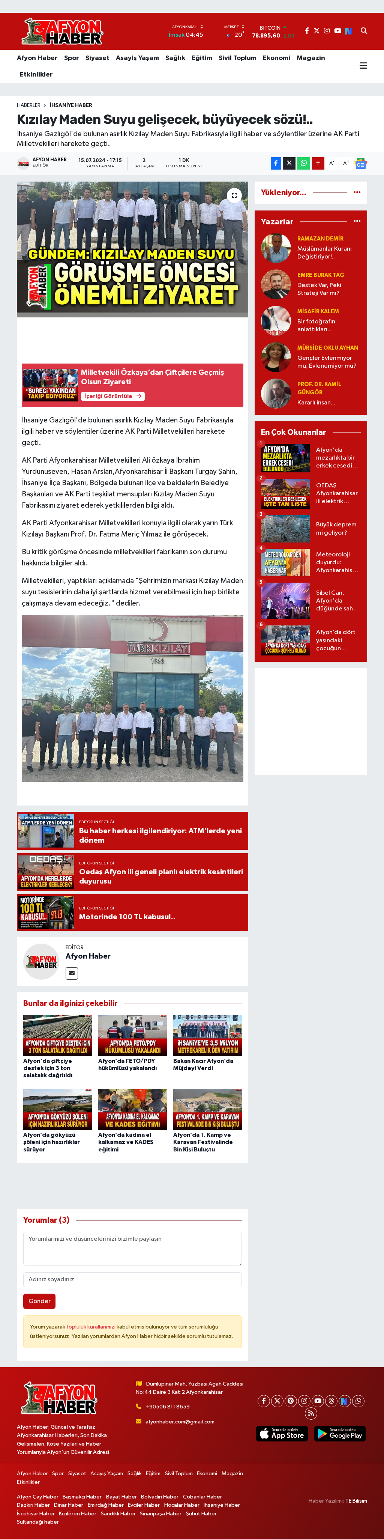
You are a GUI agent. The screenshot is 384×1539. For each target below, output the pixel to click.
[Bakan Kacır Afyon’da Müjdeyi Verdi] (207, 1035)
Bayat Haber (121, 1497)
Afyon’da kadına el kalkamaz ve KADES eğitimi (125, 1142)
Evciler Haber (144, 1505)
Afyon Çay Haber (37, 1497)
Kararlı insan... (316, 403)
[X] (277, 1401)
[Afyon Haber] (41, 961)
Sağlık (175, 58)
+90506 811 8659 (168, 1407)
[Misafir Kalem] (276, 320)
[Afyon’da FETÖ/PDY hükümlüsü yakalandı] (132, 1035)
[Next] (345, 1401)
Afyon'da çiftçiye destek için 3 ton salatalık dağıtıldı (47, 1068)
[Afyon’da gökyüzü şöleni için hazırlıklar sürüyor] (57, 1109)
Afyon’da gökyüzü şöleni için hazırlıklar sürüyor (51, 1142)
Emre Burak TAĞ (320, 275)
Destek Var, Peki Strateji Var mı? (319, 289)
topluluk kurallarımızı (91, 1327)
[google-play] (339, 1433)
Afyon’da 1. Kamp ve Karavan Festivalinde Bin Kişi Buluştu (203, 1142)
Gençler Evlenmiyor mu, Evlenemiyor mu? (327, 362)
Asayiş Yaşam (137, 58)
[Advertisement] (311, 721)
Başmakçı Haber (82, 1497)
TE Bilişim (356, 1501)
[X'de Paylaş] (289, 163)
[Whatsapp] (358, 1401)
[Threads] (331, 1401)
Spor (71, 58)
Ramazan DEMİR (320, 239)
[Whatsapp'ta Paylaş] (303, 163)
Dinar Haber (68, 1505)
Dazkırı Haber (33, 1505)
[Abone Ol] (360, 163)
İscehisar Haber (36, 1513)
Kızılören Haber (77, 1513)
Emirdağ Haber (106, 1505)
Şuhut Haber (201, 1513)
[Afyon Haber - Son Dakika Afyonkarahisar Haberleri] (62, 31)
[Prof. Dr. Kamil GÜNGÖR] (276, 393)
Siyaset (98, 58)
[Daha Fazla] (318, 163)
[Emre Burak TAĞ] (276, 284)
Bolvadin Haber (159, 1497)
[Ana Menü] (363, 66)
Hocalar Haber (182, 1505)
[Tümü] (357, 192)
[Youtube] (318, 1401)
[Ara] (364, 31)
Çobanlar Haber (202, 1497)
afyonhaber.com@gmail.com (180, 1422)
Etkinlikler (36, 74)
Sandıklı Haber (118, 1513)
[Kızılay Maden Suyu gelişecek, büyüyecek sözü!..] (132, 249)
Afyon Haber (37, 58)
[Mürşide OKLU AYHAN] (276, 357)
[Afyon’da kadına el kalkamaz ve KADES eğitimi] (132, 1109)
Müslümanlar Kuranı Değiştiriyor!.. (324, 253)
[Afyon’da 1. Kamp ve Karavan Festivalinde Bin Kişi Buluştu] (207, 1109)
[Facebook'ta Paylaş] (276, 163)
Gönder (39, 1301)
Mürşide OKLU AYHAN (327, 348)
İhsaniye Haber (71, 105)
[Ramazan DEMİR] (276, 248)
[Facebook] (264, 1401)
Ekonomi (276, 58)
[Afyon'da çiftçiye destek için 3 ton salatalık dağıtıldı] (57, 1035)
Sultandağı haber (38, 1522)
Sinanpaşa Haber (161, 1513)
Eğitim (202, 58)
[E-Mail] (72, 973)
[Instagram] (304, 1401)
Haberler (28, 105)
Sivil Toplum (237, 58)
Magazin (311, 58)
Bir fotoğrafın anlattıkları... (316, 326)
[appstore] (282, 1433)
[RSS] (311, 1413)
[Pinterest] (291, 1401)
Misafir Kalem (318, 311)
